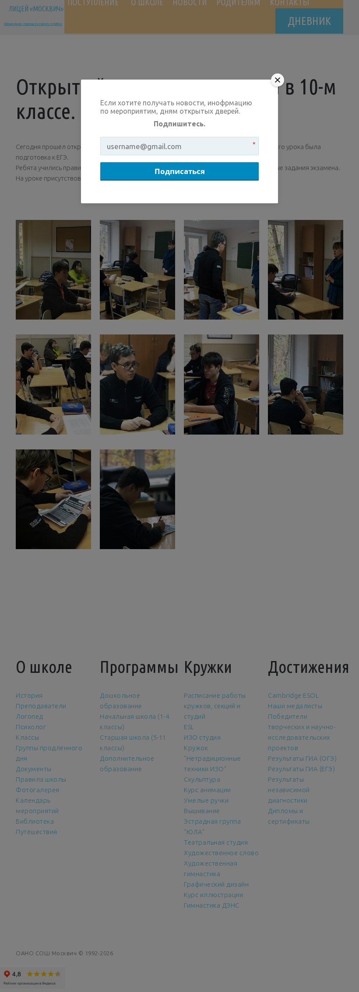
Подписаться (180, 171)
